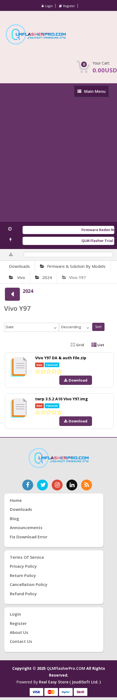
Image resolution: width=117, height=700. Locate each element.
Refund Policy (23, 593)
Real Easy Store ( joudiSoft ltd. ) (70, 681)
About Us (19, 632)
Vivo (20, 277)
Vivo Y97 (77, 277)
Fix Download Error (28, 536)
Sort (98, 326)
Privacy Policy (23, 566)
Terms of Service (27, 557)
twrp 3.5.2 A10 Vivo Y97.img (61, 398)
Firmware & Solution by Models (76, 266)
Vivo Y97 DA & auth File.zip (60, 357)
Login (49, 6)
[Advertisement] (58, 160)
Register (69, 6)
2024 (47, 277)
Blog (14, 518)
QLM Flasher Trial (95, 240)
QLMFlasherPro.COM (66, 668)
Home (16, 500)
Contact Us (21, 641)
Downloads (19, 266)
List (100, 344)
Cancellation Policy (28, 584)
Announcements (26, 527)
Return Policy (23, 575)
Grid (79, 344)
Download (78, 380)
